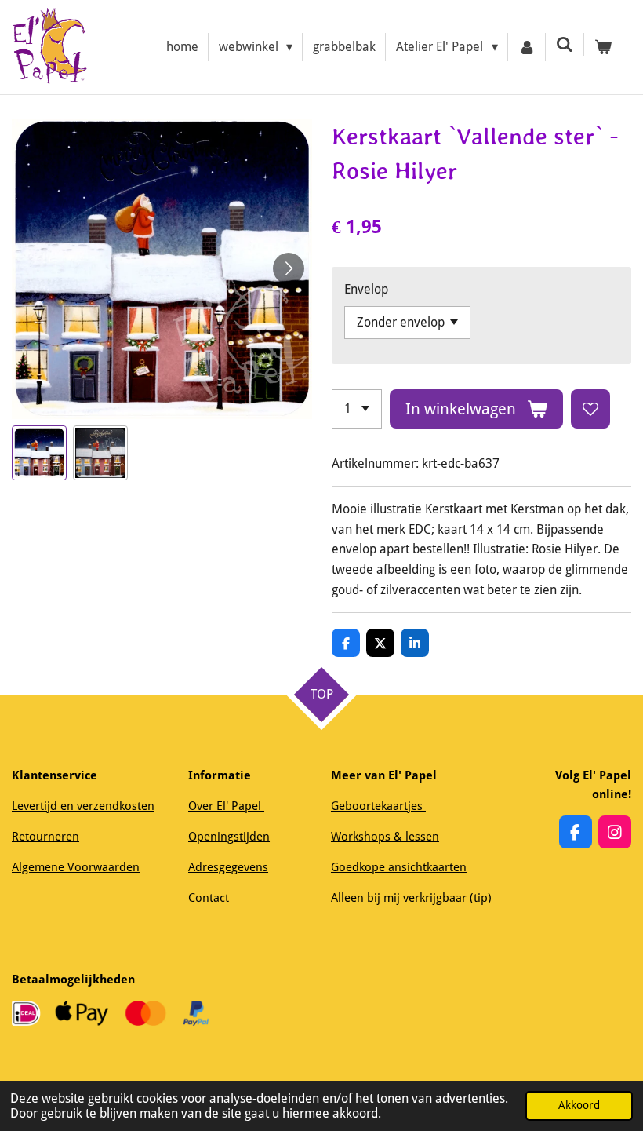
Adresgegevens (228, 867)
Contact (208, 898)
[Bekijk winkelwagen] (603, 47)
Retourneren (45, 837)
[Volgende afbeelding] (288, 268)
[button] (39, 452)
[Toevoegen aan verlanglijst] (590, 409)
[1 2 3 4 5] (357, 409)
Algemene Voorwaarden (76, 867)
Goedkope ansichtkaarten (399, 867)
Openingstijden (229, 837)
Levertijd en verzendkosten (83, 806)
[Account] (527, 47)
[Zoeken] (564, 44)
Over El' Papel (226, 806)
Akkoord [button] (579, 1105)
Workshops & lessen (385, 837)
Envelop (366, 289)
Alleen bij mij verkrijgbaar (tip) (411, 898)
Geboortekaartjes (378, 806)
